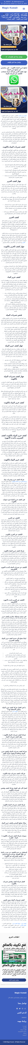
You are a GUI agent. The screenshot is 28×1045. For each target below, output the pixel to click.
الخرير (23, 242)
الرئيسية (25, 1035)
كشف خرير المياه (22, 115)
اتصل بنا (25, 1026)
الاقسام (25, 1027)
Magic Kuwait (10, 7)
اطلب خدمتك (23, 1029)
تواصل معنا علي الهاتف (14, 62)
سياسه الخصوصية (22, 1031)
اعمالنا (25, 1033)
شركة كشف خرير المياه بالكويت (19, 481)
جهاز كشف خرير (16, 923)
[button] (24, 8)
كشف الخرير (23, 925)
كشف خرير (15, 711)
